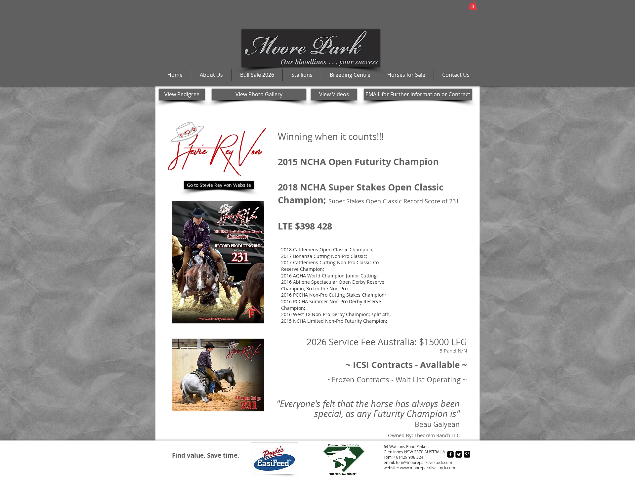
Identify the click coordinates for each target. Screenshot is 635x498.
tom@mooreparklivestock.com (424, 462)
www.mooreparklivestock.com (427, 467)
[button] (473, 5)
